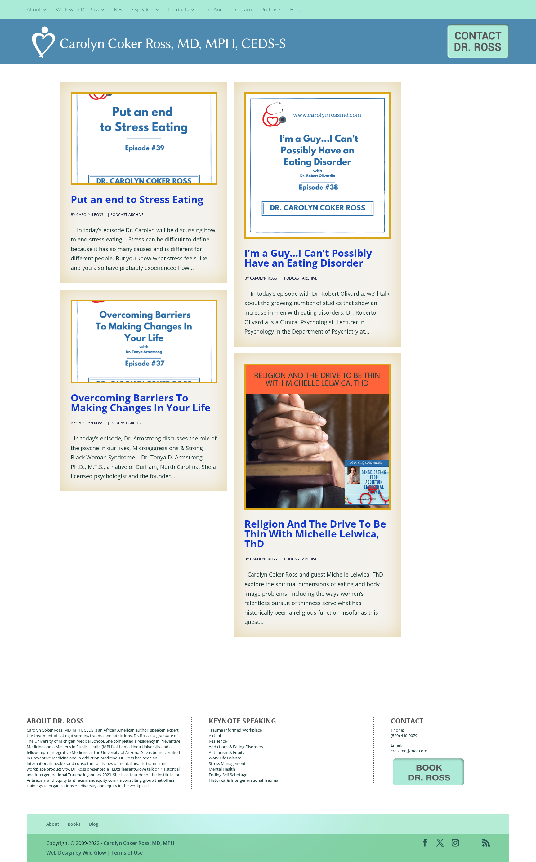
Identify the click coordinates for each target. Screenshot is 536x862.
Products (178, 10)
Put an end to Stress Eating (137, 199)
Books (74, 824)
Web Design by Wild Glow (76, 852)
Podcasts (271, 10)
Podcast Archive (127, 214)
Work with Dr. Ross (77, 10)
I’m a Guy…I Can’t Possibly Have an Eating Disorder (308, 257)
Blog (295, 10)
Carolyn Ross (89, 214)
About (34, 10)
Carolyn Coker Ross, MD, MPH (139, 843)
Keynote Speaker (133, 10)
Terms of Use (127, 852)
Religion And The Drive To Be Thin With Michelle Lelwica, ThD (315, 533)
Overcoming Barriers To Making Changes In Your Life (141, 402)
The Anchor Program (228, 10)
